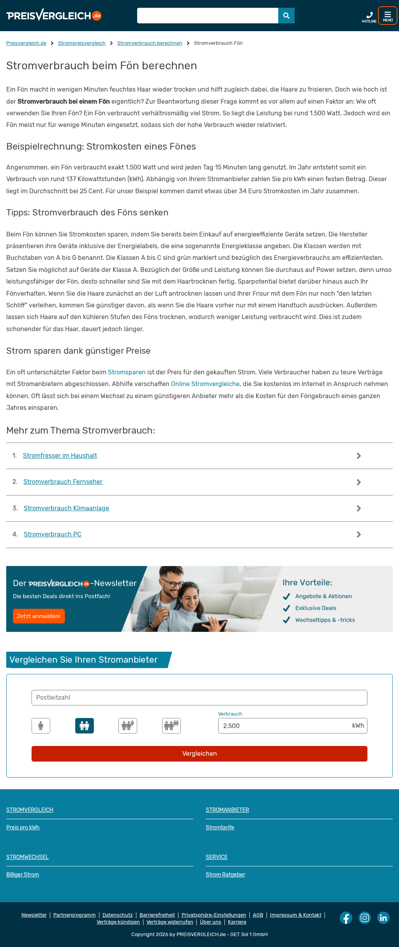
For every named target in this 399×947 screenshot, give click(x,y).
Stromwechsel (27, 857)
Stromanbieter (227, 810)
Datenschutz (117, 915)
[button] (199, 697)
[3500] (127, 726)
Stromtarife (220, 827)
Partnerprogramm (74, 915)
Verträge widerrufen (170, 922)
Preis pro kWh (23, 827)
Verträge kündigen (118, 922)
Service (217, 857)
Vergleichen (199, 753)
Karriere (237, 922)
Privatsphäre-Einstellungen (214, 915)
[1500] (41, 726)
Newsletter (34, 915)
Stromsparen (127, 372)
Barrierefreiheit (157, 915)
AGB (258, 915)
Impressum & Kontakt (295, 915)
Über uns (210, 922)
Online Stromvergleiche (205, 384)
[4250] (171, 726)
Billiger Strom (22, 874)
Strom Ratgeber (225, 874)
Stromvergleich (29, 810)
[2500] (84, 726)
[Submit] (286, 15)
